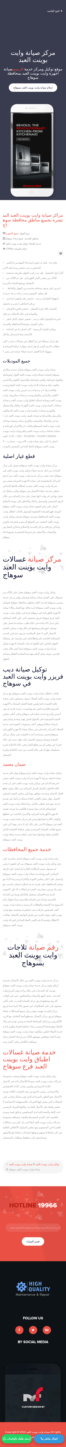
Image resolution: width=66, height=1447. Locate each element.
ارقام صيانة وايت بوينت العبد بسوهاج (33, 87)
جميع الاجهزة (12, 233)
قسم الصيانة (33, 1241)
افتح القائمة (53, 11)
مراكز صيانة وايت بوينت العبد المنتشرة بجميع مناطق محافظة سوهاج (33, 220)
